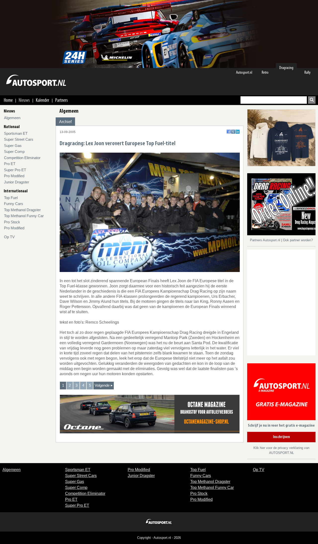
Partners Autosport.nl (265, 240)
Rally (307, 72)
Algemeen (12, 118)
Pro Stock (12, 222)
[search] (312, 100)
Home (8, 100)
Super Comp (14, 151)
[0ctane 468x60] (149, 414)
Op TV (9, 237)
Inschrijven (281, 437)
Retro (265, 72)
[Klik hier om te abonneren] (281, 393)
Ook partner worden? (298, 240)
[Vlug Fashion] (281, 137)
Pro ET (9, 164)
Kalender (42, 100)
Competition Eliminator (22, 158)
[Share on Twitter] (233, 132)
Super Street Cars (18, 139)
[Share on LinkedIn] (238, 132)
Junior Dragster (16, 182)
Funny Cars (13, 204)
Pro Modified (14, 176)
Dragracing (286, 67)
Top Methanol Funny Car (24, 216)
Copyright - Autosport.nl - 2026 (159, 538)
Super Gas (13, 145)
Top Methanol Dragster (22, 210)
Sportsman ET (16, 133)
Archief (65, 122)
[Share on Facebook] (229, 132)
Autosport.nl (244, 72)
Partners (61, 100)
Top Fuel (11, 198)
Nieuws (24, 100)
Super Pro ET (15, 170)
